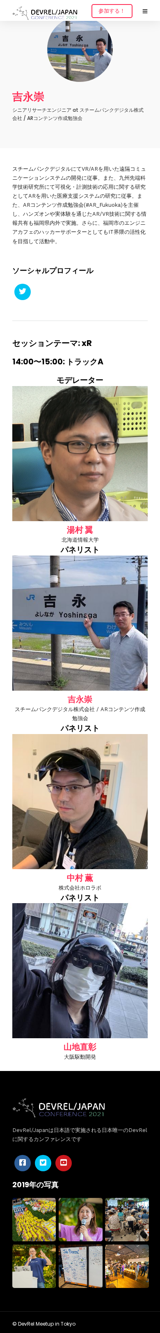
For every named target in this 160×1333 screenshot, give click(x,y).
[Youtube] (63, 1163)
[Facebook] (22, 1163)
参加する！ (111, 11)
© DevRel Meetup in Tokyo (43, 1323)
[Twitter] (22, 292)
